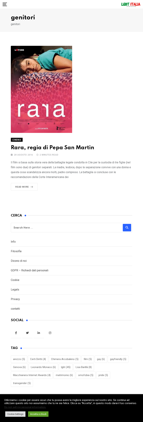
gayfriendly (118, 359)
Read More (22, 187)
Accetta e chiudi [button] (38, 414)
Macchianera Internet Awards (32, 375)
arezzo (19, 359)
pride (103, 375)
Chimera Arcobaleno (64, 359)
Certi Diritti (38, 359)
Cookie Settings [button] (15, 414)
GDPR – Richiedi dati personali (29, 270)
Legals (15, 289)
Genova (19, 367)
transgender (22, 383)
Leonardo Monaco (43, 367)
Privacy (15, 299)
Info (13, 241)
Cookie (15, 280)
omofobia (85, 375)
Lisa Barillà (84, 367)
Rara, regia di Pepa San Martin (52, 147)
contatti (15, 308)
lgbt (65, 367)
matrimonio (64, 375)
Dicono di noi (19, 260)
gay (101, 359)
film (88, 359)
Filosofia (16, 251)
